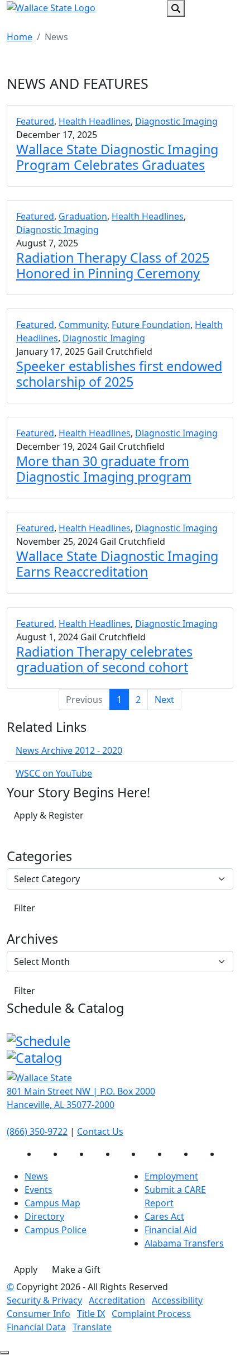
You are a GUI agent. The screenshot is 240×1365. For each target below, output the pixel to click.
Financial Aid (171, 1230)
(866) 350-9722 (37, 1131)
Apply (25, 1269)
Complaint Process (151, 1313)
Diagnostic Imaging (176, 121)
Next (164, 699)
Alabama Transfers (184, 1243)
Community (83, 324)
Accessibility (177, 1300)
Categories (39, 856)
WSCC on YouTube (54, 773)
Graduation (83, 216)
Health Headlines (95, 121)
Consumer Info (38, 1313)
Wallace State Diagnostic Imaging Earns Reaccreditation (117, 564)
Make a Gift (76, 1269)
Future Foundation (151, 324)
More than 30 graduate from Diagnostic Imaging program (103, 469)
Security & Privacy (44, 1300)
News (36, 1176)
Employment (171, 1176)
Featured (35, 121)
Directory (44, 1216)
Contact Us (100, 1131)
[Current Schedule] (38, 1039)
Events (38, 1189)
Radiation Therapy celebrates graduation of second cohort (104, 659)
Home (19, 37)
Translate (92, 1327)
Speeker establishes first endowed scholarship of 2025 (119, 374)
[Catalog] (34, 1057)
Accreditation (117, 1300)
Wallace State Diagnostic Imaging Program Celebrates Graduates (117, 157)
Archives (32, 939)
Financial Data (36, 1327)
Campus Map (52, 1203)
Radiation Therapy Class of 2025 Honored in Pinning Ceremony (112, 265)
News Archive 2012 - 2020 (69, 750)
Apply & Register (49, 815)
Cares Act (164, 1216)
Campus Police (56, 1230)
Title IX (91, 1313)
